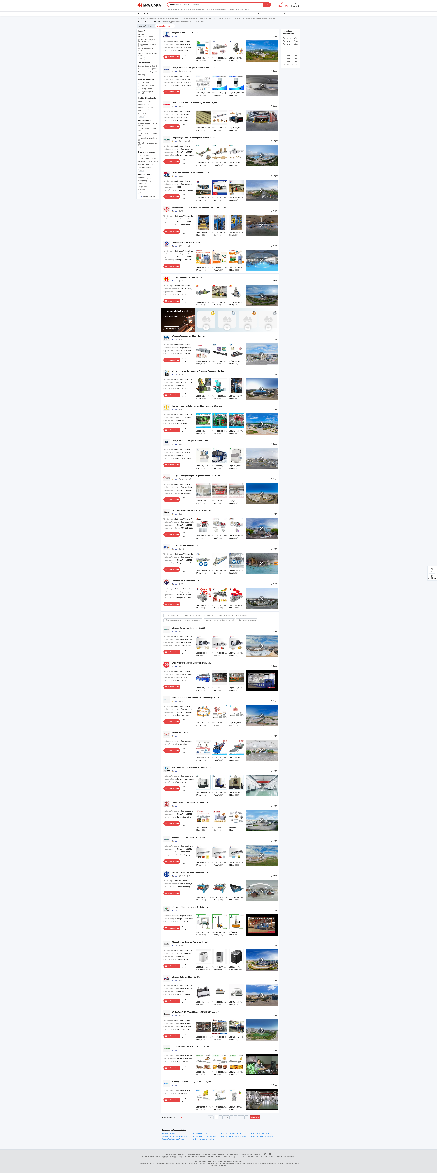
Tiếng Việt (278, 1157)
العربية (242, 1157)
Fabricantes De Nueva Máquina (260, 1133)
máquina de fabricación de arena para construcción (183, 620)
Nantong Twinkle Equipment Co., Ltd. (191, 1082)
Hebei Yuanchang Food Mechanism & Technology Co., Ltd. (196, 697)
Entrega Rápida (146, 89)
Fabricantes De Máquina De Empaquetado (298, 44)
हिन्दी (257, 1157)
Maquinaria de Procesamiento (146, 35)
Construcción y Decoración (147, 54)
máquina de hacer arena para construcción (232, 615)
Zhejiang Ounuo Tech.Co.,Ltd (188, 628)
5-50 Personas (146, 155)
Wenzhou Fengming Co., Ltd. (188, 336)
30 (181, 1117)
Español (194, 1157)
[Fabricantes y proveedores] (149, 4)
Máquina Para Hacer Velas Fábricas (173, 1139)
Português (210, 1157)
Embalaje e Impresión (145, 50)
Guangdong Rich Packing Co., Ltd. (190, 242)
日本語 (180, 1157)
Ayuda (276, 14)
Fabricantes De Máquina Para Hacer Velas (298, 38)
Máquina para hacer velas (247, 620)
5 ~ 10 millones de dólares (147, 139)
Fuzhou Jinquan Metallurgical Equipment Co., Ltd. (197, 406)
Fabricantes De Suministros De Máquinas (297, 65)
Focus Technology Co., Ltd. (214, 1161)
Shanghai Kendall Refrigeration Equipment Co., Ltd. (193, 441)
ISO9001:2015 (145, 101)
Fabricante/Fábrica (147, 69)
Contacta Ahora (173, 57)
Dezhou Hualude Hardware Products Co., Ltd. (190, 872)
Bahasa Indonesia (289, 1157)
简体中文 (165, 1157)
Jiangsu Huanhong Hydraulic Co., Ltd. (187, 277)
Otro (141, 75)
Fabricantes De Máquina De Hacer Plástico (298, 50)
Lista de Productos (145, 26)
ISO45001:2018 (146, 107)
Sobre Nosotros (171, 1154)
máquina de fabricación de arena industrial (198, 615)
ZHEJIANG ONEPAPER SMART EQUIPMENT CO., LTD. (193, 510)
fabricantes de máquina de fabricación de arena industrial (225, 9)
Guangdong (144, 181)
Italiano (218, 1157)
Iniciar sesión (295, 6)
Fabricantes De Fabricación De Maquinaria (175, 1136)
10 (177, 1117)
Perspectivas (258, 1154)
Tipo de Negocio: (169, 41)
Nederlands (250, 1157)
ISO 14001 (144, 104)
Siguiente (254, 1117)
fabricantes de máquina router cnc (195, 9)
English (157, 1157)
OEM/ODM (145, 83)
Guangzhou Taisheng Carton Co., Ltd (191, 172)
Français (187, 1157)
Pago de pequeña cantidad (145, 93)
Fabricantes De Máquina (199, 1133)
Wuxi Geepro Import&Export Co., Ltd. (191, 767)
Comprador (262, 14)
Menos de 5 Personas (148, 161)
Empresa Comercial (147, 66)
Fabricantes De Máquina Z (170, 1133)
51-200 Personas (147, 158)
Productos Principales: (171, 44)
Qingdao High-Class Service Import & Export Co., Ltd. (193, 137)
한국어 (236, 1157)
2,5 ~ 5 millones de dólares (147, 134)
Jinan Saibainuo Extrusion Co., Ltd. (191, 1047)
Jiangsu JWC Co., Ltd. (185, 545)
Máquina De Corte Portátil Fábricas (262, 1136)
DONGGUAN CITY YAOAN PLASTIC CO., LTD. (195, 1012)
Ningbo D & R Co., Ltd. (185, 33)
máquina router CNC (172, 615)
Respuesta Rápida (147, 86)
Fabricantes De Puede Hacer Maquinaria (204, 1136)
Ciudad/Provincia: (169, 50)
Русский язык (227, 1157)
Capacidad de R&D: (170, 47)
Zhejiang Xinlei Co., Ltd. (186, 977)
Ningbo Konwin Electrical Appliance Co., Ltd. (190, 942)
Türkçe (271, 1157)
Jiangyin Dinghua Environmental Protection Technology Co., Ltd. (198, 371)
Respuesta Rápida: (170, 155)
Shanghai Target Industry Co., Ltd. (186, 580)
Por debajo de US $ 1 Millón (147, 125)
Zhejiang (143, 184)
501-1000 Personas (146, 167)
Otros (142, 113)
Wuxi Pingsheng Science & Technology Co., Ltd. (191, 663)
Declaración (181, 1154)
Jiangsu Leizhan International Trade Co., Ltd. (190, 907)
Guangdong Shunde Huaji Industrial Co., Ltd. (194, 102)
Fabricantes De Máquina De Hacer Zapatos (298, 59)
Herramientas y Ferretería (147, 45)
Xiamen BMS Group (180, 732)
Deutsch (202, 1157)
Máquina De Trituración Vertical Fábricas (233, 1136)
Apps (285, 14)
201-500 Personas (146, 164)
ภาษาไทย (264, 1157)
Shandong (144, 178)
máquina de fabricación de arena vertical (219, 620)
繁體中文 (173, 1157)
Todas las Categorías (147, 14)
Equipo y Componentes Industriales (146, 40)
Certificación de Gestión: (171, 225)
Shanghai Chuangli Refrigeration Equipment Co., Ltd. (193, 68)
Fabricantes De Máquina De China (231, 1133)
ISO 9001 (143, 110)
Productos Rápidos (246, 1154)
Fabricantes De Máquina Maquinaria (295, 62)
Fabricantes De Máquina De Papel (294, 47)
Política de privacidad (209, 1154)
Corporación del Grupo (148, 72)
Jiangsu (143, 187)
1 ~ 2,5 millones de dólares (147, 129)
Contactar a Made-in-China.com (228, 1154)
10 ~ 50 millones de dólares (148, 144)
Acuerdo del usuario (194, 1154)
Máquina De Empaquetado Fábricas (203, 1139)
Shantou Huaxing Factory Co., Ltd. (190, 802)
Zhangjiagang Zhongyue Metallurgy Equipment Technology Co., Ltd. (199, 207)
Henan (142, 190)
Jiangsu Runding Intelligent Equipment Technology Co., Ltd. (196, 475)
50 (186, 1117)
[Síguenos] (265, 1154)
